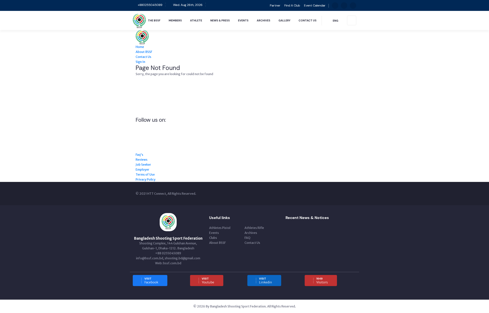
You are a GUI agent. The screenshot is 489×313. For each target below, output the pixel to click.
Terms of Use (145, 174)
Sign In (140, 62)
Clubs (213, 238)
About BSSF (144, 52)
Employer (142, 169)
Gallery (284, 20)
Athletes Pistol (219, 228)
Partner (274, 5)
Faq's (139, 154)
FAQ (247, 238)
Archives (263, 20)
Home (140, 47)
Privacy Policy (145, 179)
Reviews (141, 159)
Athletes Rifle (254, 228)
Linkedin (265, 280)
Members (175, 20)
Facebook (151, 280)
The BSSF (154, 20)
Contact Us (308, 20)
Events (243, 20)
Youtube (208, 280)
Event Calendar (314, 5)
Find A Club (292, 5)
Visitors (322, 280)
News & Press (220, 20)
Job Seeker (143, 164)
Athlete (196, 20)
